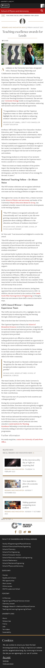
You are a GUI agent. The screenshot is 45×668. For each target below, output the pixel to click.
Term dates (6, 629)
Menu (6, 6)
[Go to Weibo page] (24, 532)
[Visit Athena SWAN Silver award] (16, 526)
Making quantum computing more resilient (29, 505)
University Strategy (12, 101)
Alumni (5, 618)
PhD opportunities (8, 580)
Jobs (3, 626)
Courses (5, 575)
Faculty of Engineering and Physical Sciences (17, 543)
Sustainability (7, 632)
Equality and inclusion (9, 578)
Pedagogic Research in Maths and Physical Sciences (19, 606)
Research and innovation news (14, 27)
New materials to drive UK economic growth (30, 484)
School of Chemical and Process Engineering (17, 546)
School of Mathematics (10, 560)
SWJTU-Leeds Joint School (11, 589)
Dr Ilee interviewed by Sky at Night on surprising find (31, 462)
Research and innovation (14, 469)
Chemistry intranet (9, 603)
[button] (42, 11)
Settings (6, 661)
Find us (5, 624)
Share (6, 40)
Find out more (8, 663)
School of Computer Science (12, 555)
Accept (6, 657)
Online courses (7, 586)
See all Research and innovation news (17, 453)
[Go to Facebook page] (15, 532)
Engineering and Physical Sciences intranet (16, 601)
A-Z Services (6, 598)
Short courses (7, 583)
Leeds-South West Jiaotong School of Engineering (21, 294)
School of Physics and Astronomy (15, 11)
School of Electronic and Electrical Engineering (17, 557)
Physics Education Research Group (22, 202)
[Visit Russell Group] (27, 526)
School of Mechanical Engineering (13, 563)
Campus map (7, 621)
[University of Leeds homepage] (42, 6)
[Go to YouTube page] (29, 532)
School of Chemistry (9, 549)
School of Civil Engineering (11, 552)
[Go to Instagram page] (20, 532)
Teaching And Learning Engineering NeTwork (16, 609)
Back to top (6, 519)
